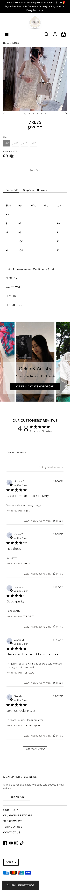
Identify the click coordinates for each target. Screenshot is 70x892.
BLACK (11, 156)
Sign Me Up (17, 796)
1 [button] (25, 113)
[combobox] (51, 467)
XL (33, 143)
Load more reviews (35, 748)
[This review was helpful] (54, 521)
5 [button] (41, 113)
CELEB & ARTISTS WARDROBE (35, 386)
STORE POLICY (12, 821)
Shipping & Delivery (35, 190)
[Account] (55, 32)
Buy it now (35, 180)
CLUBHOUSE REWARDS (18, 815)
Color (10, 151)
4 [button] (37, 113)
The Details (11, 190)
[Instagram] (16, 843)
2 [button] (29, 113)
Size (5, 137)
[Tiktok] (22, 843)
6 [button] (45, 113)
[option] (35, 79)
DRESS (26, 510)
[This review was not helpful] (60, 521)
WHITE (5, 156)
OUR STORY (10, 809)
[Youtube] (11, 843)
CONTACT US (11, 832)
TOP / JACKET (29, 672)
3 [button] (33, 113)
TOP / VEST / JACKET (32, 725)
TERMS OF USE (12, 826)
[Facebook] (5, 843)
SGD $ (9, 862)
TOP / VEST (28, 616)
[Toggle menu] (6, 34)
